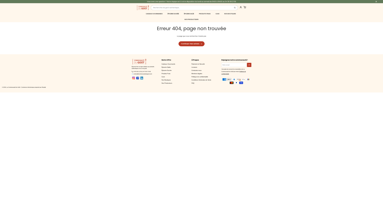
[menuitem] (155, 14)
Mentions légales (197, 73)
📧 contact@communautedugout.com (142, 74)
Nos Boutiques (166, 80)
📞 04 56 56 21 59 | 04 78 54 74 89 (141, 71)
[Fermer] (376, 1)
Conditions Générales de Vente (201, 80)
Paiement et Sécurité (198, 64)
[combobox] (191, 7)
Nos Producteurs (167, 83)
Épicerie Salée (166, 67)
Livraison (194, 67)
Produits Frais (166, 73)
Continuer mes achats (190, 44)
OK (249, 65)
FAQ (193, 83)
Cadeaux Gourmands (168, 64)
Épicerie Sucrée (167, 70)
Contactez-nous (196, 70)
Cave (163, 77)
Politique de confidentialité (200, 77)
